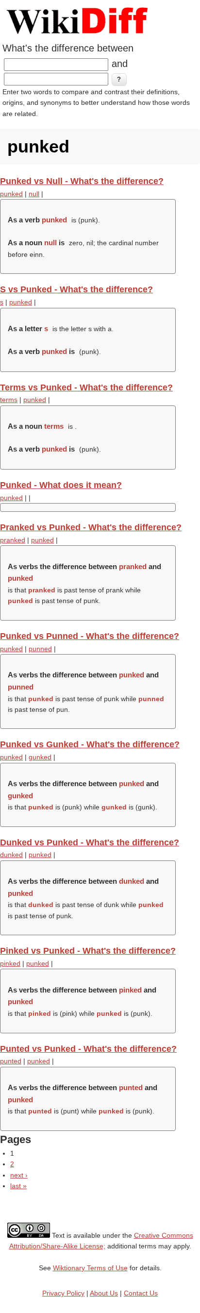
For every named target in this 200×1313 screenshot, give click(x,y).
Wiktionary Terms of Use (90, 1268)
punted (10, 1061)
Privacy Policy (63, 1293)
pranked (12, 540)
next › (19, 1175)
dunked (11, 854)
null (34, 194)
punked (11, 194)
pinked (10, 963)
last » (18, 1186)
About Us (104, 1293)
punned (40, 649)
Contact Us (141, 1293)
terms (8, 400)
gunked (40, 757)
